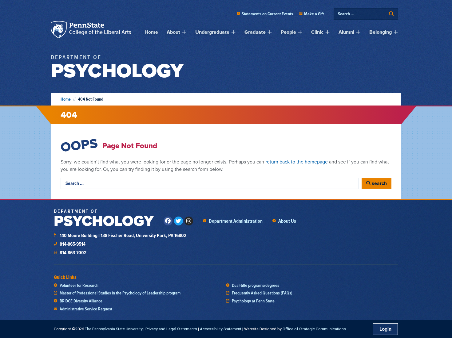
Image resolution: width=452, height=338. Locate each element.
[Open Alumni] (358, 32)
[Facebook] (168, 221)
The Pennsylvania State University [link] (114, 329)
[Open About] (184, 32)
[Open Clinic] (327, 32)
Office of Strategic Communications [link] (314, 329)
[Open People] (300, 32)
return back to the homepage (296, 161)
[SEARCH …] (362, 14)
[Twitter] (178, 221)
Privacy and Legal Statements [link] (171, 329)
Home (66, 99)
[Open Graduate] (269, 32)
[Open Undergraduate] (233, 32)
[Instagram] (188, 221)
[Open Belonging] (395, 32)
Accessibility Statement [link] (220, 329)
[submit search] (391, 14)
